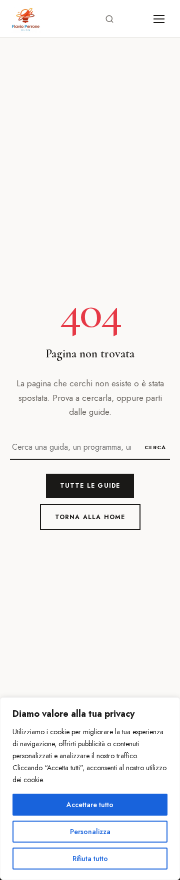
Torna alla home (90, 517)
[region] (90, 788)
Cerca (155, 447)
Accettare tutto (90, 805)
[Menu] (159, 19)
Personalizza (90, 832)
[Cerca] (109, 19)
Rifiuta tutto (90, 859)
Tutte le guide (90, 485)
